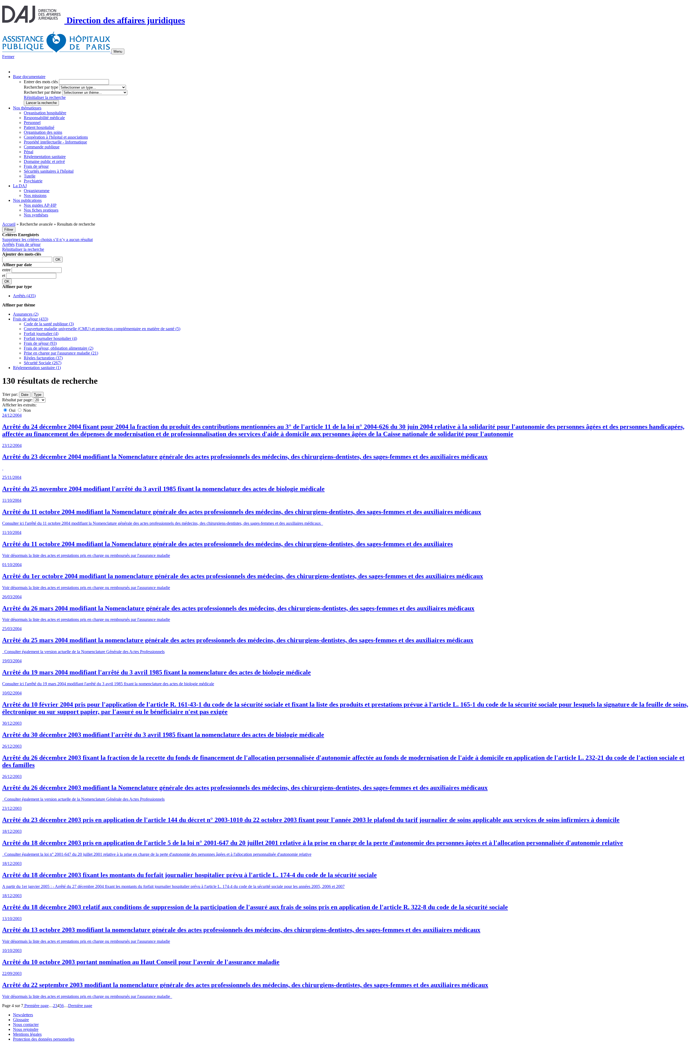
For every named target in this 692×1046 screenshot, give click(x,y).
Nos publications (27, 200)
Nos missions (35, 195)
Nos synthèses (36, 215)
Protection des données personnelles (43, 1039)
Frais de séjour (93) (40, 343)
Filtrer (8, 230)
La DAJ (20, 185)
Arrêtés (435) (24, 295)
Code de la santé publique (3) (49, 324)
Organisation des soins (43, 132)
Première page (36, 1005)
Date (24, 395)
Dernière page (80, 1005)
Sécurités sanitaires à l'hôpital (49, 171)
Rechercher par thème (42, 92)
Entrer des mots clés (41, 81)
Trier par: (10, 394)
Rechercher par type (41, 87)
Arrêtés (8, 244)
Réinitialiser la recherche (45, 97)
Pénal (28, 151)
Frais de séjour (36, 166)
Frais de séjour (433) (30, 319)
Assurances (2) (25, 314)
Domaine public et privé (44, 161)
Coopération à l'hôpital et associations (56, 137)
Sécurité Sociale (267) (42, 362)
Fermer (8, 56)
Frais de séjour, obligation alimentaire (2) (58, 348)
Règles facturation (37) (43, 358)
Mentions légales (27, 1034)
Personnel (32, 122)
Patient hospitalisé (39, 127)
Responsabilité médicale (44, 117)
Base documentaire (29, 76)
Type (37, 395)
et (4, 275)
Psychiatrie (33, 181)
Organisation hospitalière (45, 113)
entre (7, 270)
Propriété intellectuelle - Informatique (55, 142)
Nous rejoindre (25, 1029)
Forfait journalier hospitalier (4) (50, 338)
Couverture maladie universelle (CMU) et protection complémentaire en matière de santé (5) (102, 328)
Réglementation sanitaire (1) (37, 367)
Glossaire (21, 1019)
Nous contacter (26, 1024)
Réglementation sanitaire (45, 156)
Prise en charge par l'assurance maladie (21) (61, 353)
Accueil (8, 224)
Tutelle (29, 176)
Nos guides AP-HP (40, 205)
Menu (118, 51)
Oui (12, 410)
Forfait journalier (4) (41, 333)
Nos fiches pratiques (41, 210)
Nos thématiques (27, 108)
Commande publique (41, 147)
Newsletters (23, 1014)
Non (26, 410)
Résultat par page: (17, 399)
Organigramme (36, 190)
